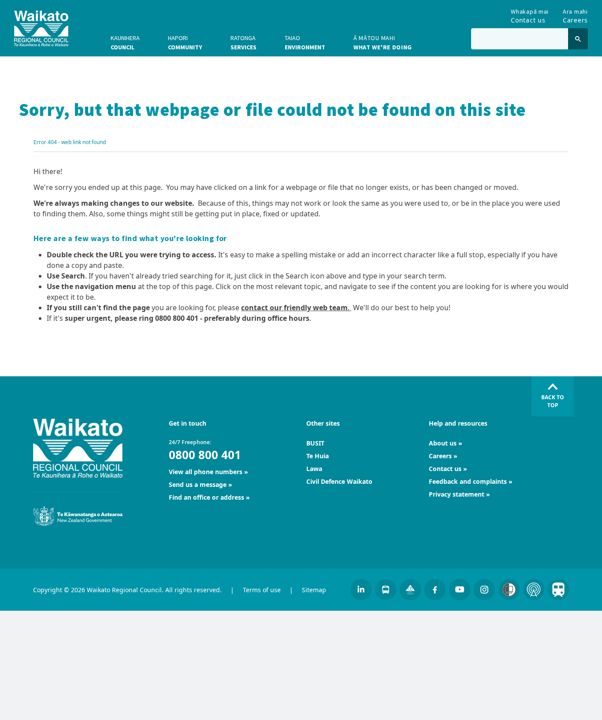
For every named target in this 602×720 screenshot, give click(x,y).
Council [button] (125, 42)
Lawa (314, 468)
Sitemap (314, 590)
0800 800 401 (205, 455)
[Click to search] (578, 38)
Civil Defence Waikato (339, 481)
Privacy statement (456, 494)
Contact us (530, 14)
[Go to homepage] (41, 28)
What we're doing (382, 42)
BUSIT (315, 443)
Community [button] (185, 42)
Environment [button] (305, 42)
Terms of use (262, 590)
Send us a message (198, 484)
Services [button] (243, 42)
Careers (575, 14)
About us (443, 443)
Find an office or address (206, 497)
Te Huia (317, 456)
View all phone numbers (205, 472)
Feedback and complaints (468, 481)
